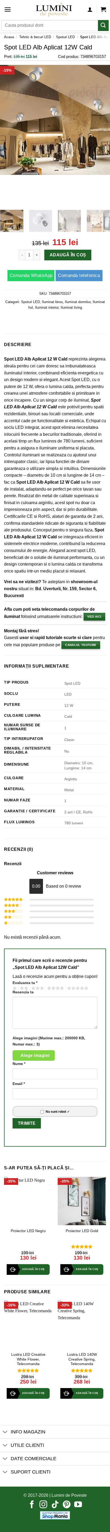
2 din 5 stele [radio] (23, 988)
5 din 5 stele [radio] (76, 988)
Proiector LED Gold (82, 1231)
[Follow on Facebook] (32, 1505)
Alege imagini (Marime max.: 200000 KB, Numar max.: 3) (49, 1041)
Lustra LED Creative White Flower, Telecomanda (28, 1359)
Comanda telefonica (79, 275)
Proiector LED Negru (28, 1231)
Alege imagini (35, 1055)
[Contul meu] (90, 9)
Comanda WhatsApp (31, 275)
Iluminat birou (52, 302)
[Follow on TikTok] (55, 1505)
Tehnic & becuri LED (35, 37)
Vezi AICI (94, 616)
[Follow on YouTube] (78, 1505)
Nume (19, 1063)
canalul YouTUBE (80, 645)
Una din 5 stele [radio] (14, 988)
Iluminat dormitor (78, 302)
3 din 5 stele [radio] (37, 988)
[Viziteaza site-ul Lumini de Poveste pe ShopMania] (55, 1515)
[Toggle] (5, 1432)
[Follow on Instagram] (43, 1505)
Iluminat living (71, 307)
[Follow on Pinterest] (66, 1505)
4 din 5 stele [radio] (54, 988)
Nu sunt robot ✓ (58, 1112)
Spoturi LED (65, 37)
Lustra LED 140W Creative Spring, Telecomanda (82, 1359)
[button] (7, 9)
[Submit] (103, 25)
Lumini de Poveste (69, 1495)
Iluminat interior (46, 307)
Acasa (9, 37)
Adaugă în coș (67, 255)
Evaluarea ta (25, 983)
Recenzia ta (23, 992)
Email (19, 1084)
